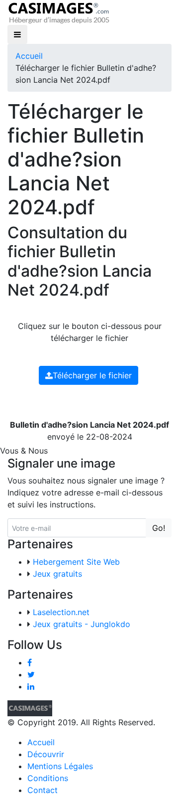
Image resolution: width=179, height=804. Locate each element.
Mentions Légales (60, 766)
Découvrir (45, 754)
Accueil (29, 56)
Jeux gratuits (57, 574)
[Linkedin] (30, 686)
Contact (42, 790)
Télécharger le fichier (92, 375)
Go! (158, 528)
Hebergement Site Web (76, 562)
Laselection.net (61, 612)
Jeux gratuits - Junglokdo (81, 624)
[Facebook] (29, 662)
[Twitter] (31, 674)
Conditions (47, 778)
